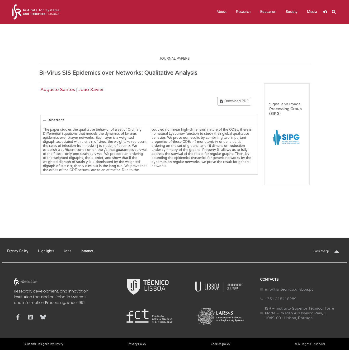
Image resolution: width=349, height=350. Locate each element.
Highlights (46, 251)
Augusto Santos (57, 89)
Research (243, 12)
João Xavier (91, 89)
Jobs (67, 251)
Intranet (87, 251)
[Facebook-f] (18, 317)
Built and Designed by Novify (43, 344)
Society (291, 12)
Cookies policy (220, 344)
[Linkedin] (30, 317)
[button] (333, 11)
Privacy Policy (17, 251)
